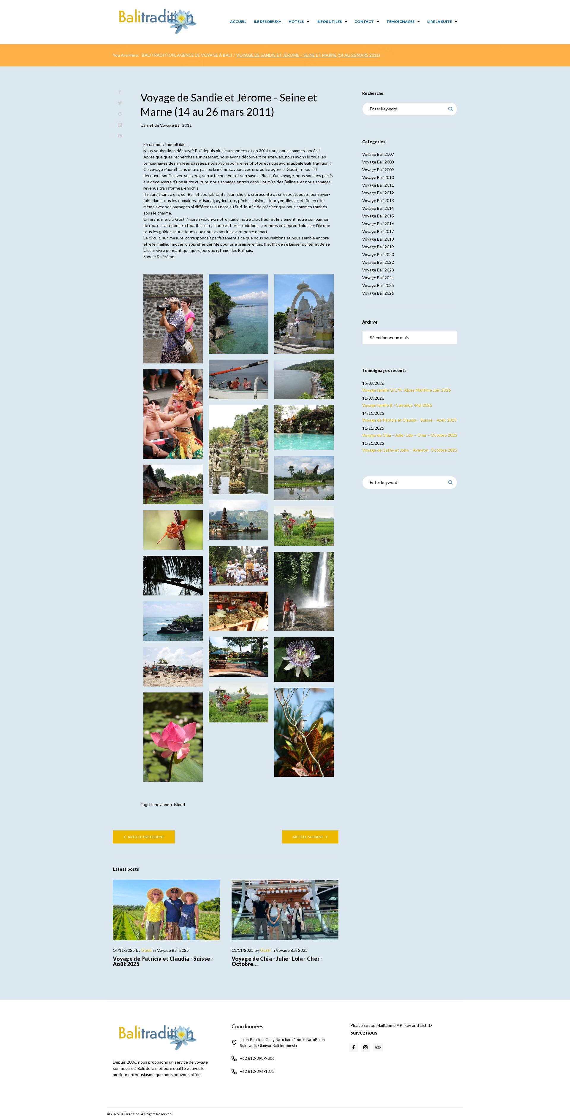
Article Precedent (146, 837)
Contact (364, 21)
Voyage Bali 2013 (378, 200)
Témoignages (400, 21)
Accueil (238, 21)
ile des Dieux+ (267, 21)
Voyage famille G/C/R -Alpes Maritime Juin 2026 (406, 390)
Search (450, 109)
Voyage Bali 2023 (378, 269)
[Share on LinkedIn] (120, 125)
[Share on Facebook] (120, 92)
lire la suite (439, 21)
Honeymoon (160, 804)
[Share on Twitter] (120, 103)
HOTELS (296, 21)
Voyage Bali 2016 (378, 223)
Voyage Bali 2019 (378, 246)
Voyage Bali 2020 (378, 254)
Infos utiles (329, 21)
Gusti (146, 950)
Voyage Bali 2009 (378, 169)
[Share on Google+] (120, 114)
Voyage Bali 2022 (378, 262)
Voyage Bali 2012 (378, 192)
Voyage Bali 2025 (173, 950)
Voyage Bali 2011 (176, 125)
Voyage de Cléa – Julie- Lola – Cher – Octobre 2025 (409, 435)
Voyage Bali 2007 (378, 154)
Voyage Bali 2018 (378, 239)
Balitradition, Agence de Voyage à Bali (187, 55)
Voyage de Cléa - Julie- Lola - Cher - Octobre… (277, 961)
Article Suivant (307, 837)
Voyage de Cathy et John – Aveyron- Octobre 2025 (409, 449)
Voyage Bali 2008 (378, 161)
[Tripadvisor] (378, 1047)
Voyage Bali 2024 (378, 277)
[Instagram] (365, 1047)
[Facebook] (353, 1047)
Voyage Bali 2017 (378, 231)
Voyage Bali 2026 (378, 293)
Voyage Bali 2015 (378, 215)
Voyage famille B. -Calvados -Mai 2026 (397, 405)
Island (179, 804)
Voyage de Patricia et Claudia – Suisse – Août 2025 (409, 419)
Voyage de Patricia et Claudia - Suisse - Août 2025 (163, 961)
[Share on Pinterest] (120, 136)
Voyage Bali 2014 (378, 208)
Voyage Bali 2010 (378, 177)
